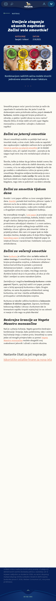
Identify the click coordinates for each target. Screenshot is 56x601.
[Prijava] (44, 4)
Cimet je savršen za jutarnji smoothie (20, 148)
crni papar (31, 215)
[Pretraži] (12, 4)
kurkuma (13, 256)
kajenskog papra (11, 238)
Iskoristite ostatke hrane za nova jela (28, 359)
